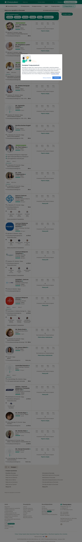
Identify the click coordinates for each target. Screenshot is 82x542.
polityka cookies (55, 73)
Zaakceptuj (56, 77)
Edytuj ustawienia (47, 77)
